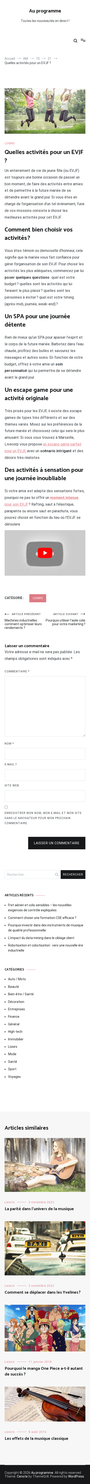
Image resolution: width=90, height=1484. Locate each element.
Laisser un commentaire (57, 843)
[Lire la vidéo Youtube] (45, 553)
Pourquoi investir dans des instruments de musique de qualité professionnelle (45, 927)
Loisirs (10, 143)
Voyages (14, 1077)
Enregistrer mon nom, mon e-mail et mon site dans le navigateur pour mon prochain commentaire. (43, 818)
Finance (13, 1016)
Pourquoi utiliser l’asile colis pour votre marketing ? (65, 619)
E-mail (11, 764)
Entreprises (16, 1009)
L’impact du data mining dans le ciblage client (41, 938)
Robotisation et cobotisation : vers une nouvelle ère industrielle (45, 947)
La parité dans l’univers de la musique (39, 1209)
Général (13, 1024)
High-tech (15, 1031)
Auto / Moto (17, 979)
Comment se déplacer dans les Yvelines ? (43, 1292)
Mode (12, 1054)
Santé (12, 1062)
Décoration (16, 1002)
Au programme (45, 11)
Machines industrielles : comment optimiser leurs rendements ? (23, 621)
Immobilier (16, 1039)
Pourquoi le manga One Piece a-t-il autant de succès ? (44, 1371)
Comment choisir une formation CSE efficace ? (42, 918)
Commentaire (17, 671)
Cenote (22, 1476)
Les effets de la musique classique (36, 1438)
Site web (12, 785)
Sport (12, 1069)
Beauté (13, 987)
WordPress (76, 1476)
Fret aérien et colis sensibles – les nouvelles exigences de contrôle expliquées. (40, 907)
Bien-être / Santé (21, 994)
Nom (9, 743)
